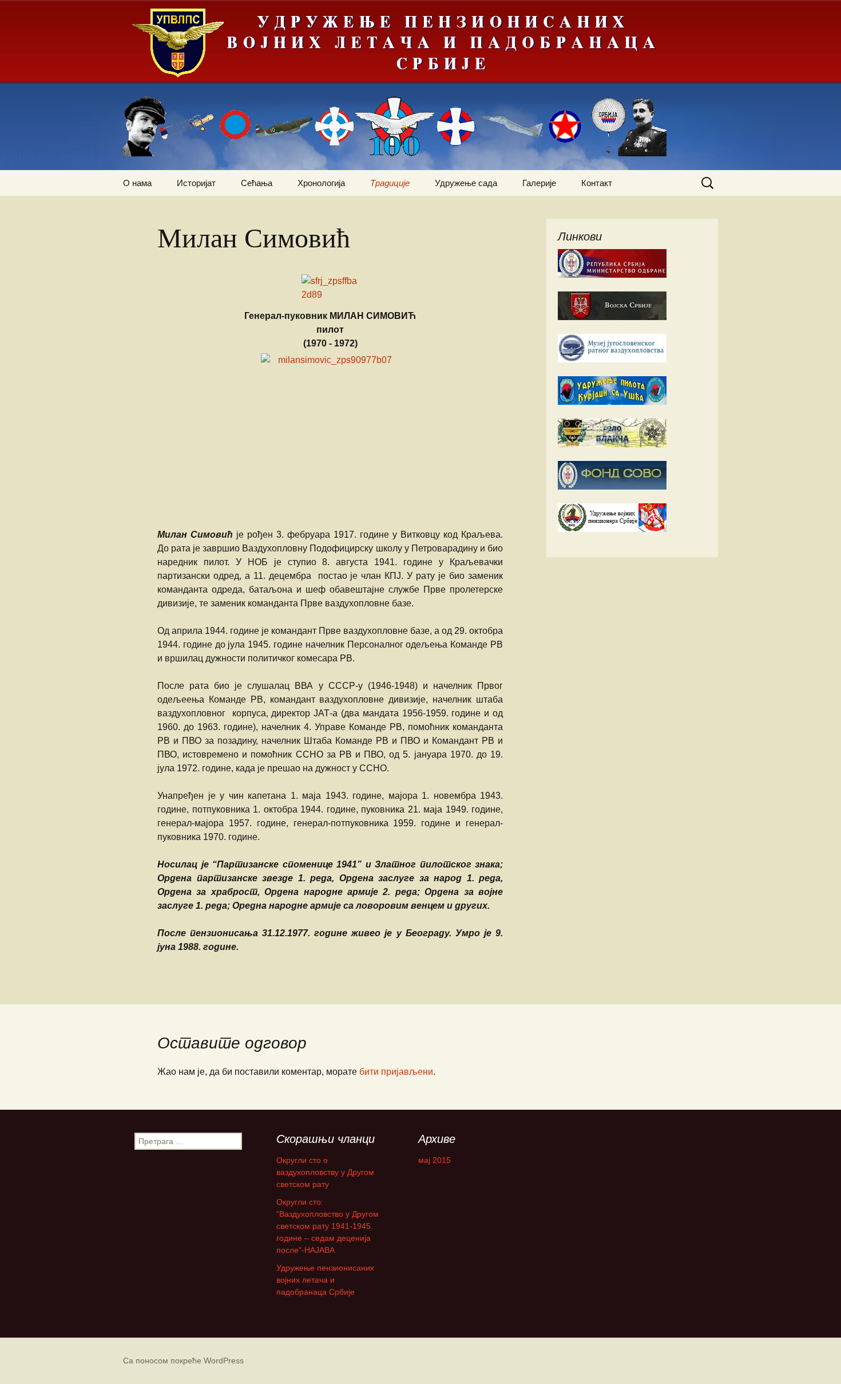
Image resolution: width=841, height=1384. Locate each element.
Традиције (390, 183)
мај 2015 (434, 1160)
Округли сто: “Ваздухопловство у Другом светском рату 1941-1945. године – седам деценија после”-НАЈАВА (327, 1226)
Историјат (196, 183)
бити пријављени (396, 1072)
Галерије (539, 183)
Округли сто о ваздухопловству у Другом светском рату (325, 1172)
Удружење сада (466, 183)
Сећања (256, 183)
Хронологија (321, 183)
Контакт (596, 183)
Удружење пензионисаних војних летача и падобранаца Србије (325, 1279)
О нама (137, 183)
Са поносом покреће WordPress (183, 1360)
